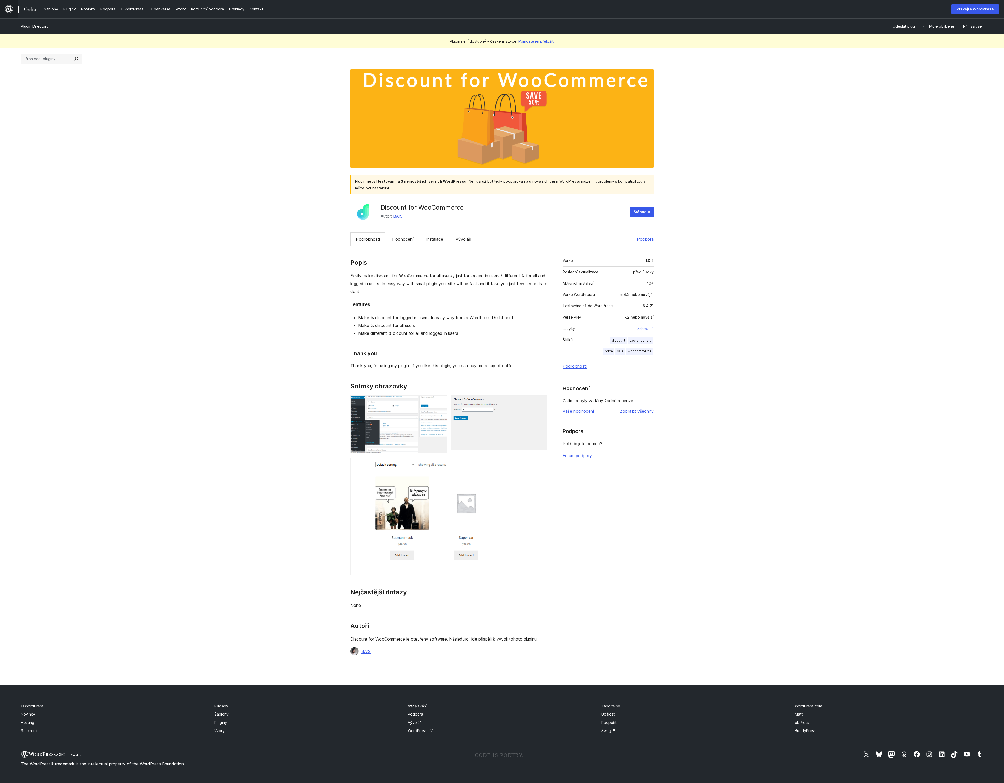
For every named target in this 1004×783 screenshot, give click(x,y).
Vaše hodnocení (578, 411)
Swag (608, 730)
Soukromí (29, 730)
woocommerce (640, 351)
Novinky (28, 714)
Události (608, 714)
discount (618, 340)
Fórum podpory (577, 455)
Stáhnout (642, 212)
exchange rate (640, 340)
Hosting (27, 722)
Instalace (434, 239)
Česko (76, 755)
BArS (398, 216)
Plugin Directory (35, 26)
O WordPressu (33, 706)
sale (620, 351)
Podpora (645, 239)
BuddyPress (805, 730)
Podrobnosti (368, 239)
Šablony (221, 714)
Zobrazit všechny (637, 411)
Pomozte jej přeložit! (536, 41)
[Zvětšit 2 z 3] (540, 402)
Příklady (221, 706)
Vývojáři (463, 239)
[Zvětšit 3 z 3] (540, 464)
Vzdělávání (417, 706)
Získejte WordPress (975, 9)
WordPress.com (808, 706)
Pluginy (220, 722)
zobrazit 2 (645, 328)
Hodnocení (402, 239)
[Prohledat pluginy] (76, 59)
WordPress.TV (420, 730)
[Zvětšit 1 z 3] (439, 402)
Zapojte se (610, 706)
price (609, 351)
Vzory (219, 730)
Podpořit (609, 722)
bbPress (802, 722)
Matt (799, 714)
